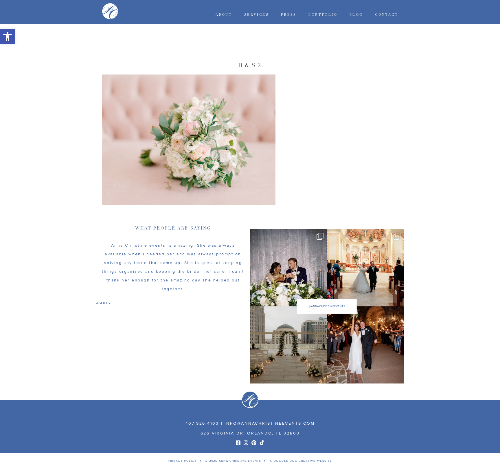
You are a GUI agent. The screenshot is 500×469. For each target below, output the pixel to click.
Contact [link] (386, 15)
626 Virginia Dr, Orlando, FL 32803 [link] (250, 433)
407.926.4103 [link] (202, 423)
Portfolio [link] (322, 15)
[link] (7, 36)
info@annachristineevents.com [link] (270, 423)
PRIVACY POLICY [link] (182, 461)
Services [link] (256, 15)
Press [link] (289, 15)
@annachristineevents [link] (327, 306)
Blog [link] (356, 15)
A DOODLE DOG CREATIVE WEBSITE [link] (301, 461)
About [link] (224, 15)
